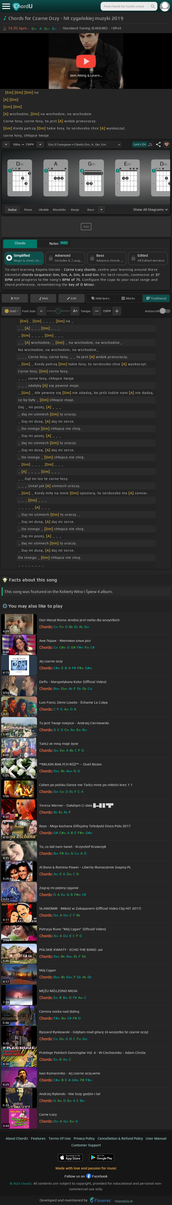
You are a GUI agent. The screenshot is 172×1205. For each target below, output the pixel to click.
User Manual (156, 1138)
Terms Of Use (60, 1138)
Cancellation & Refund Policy (120, 1138)
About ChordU (17, 1138)
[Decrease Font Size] (41, 311)
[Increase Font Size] (75, 311)
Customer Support (86, 1145)
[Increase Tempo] (40, 144)
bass (90, 209)
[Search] (152, 6)
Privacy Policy (84, 1138)
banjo (75, 209)
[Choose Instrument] (101, 209)
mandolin (59, 209)
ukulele (44, 209)
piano (28, 209)
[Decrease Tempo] (6, 144)
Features (38, 1138)
